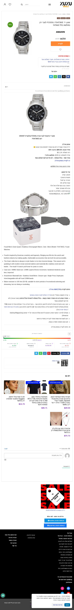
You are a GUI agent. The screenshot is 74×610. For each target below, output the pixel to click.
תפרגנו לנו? (13, 543)
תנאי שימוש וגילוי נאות (11, 535)
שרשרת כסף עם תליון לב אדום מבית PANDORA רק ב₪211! (60, 430)
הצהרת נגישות (13, 540)
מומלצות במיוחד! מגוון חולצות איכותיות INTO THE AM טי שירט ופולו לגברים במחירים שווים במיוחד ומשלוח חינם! (37, 401)
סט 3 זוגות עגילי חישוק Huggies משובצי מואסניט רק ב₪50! (15, 399)
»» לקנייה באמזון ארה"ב (62, 160)
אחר (58, 18)
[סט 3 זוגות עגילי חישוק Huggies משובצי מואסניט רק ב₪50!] (14, 381)
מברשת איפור (8, 307)
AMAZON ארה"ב (55, 289)
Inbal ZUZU (55, 361)
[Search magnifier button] (21, 4)
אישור (67, 605)
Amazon (63, 18)
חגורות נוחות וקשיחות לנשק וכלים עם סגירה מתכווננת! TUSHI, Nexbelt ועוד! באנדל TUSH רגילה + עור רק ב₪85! (60, 401)
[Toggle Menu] (49, 4)
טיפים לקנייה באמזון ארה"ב (59, 327)
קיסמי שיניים (63, 309)
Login (6, 448)
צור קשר (14, 545)
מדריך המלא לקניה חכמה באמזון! (40, 295)
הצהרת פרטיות (13, 537)
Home (68, 14)
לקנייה (60, 44)
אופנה (64, 14)
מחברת (16, 307)
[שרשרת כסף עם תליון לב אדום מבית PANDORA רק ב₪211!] (59, 413)
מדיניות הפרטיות (57, 605)
